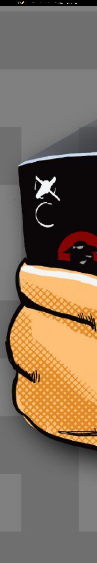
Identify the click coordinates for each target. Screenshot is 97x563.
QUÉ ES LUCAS (61, 3)
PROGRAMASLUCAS (58, 2)
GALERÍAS (67, 2)
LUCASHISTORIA (48, 2)
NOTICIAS (40, 2)
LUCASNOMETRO (33, 2)
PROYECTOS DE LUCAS (71, 3)
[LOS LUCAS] (22, 2)
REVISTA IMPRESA (73, 2)
